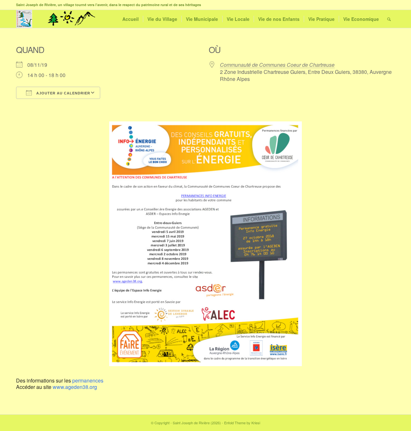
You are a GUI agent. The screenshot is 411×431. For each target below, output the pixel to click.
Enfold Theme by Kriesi (242, 422)
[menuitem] (130, 19)
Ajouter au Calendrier (62, 93)
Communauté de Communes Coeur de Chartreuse (277, 64)
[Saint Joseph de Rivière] (24, 19)
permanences (87, 380)
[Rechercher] (389, 19)
